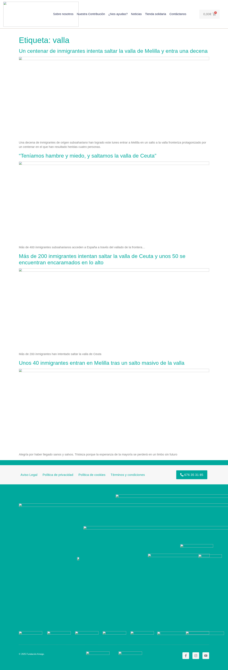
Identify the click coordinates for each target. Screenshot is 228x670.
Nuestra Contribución (91, 14)
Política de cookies (91, 475)
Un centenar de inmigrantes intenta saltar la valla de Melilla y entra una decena (113, 51)
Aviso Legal (29, 475)
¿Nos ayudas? (118, 14)
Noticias (136, 14)
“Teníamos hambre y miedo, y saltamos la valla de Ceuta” (87, 156)
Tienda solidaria (155, 14)
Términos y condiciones (128, 475)
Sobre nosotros (63, 14)
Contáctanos (177, 14)
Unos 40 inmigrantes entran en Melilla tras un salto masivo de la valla (101, 363)
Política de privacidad (58, 475)
